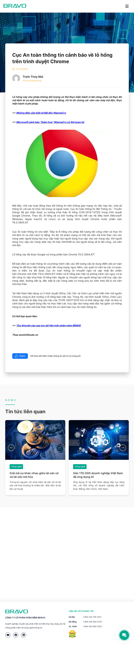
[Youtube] (7, 635)
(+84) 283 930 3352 (92, 626)
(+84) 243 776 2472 (92, 617)
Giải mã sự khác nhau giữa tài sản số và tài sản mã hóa (34, 475)
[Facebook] (15, 635)
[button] (11, 447)
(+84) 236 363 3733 (92, 621)
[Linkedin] (23, 635)
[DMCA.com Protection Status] (72, 637)
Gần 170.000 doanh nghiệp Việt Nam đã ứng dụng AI (98, 475)
